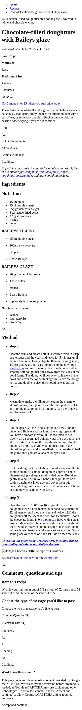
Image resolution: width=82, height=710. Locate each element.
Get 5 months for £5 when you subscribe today (31, 103)
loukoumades (24, 175)
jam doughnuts (29, 172)
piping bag (49, 519)
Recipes (15, 8)
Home (13, 5)
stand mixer (17, 368)
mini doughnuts (49, 172)
